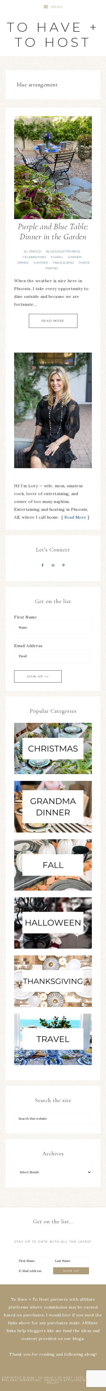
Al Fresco (32, 251)
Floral (57, 257)
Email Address (28, 645)
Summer (41, 263)
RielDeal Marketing (21, 1380)
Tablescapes (63, 263)
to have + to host (53, 34)
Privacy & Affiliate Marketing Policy (74, 1381)
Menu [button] (57, 7)
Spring (23, 263)
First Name (25, 617)
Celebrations (34, 257)
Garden (74, 257)
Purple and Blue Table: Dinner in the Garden (53, 231)
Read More (53, 321)
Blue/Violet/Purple (63, 251)
